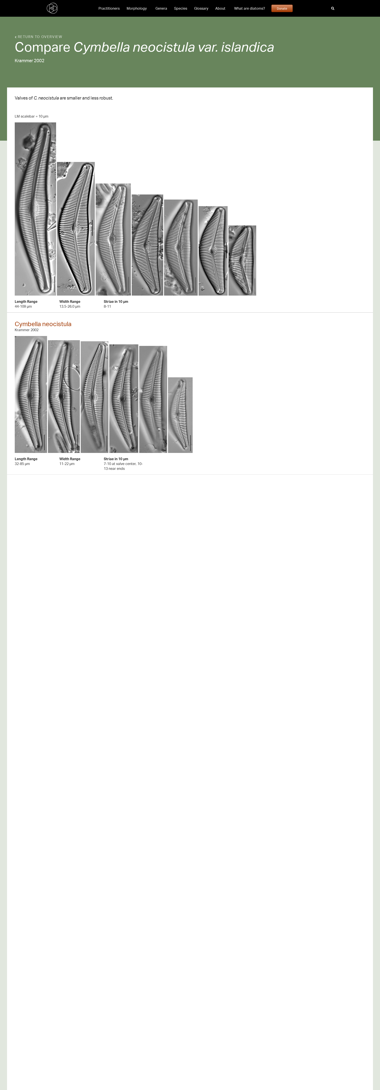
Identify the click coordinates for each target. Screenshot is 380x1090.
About (220, 8)
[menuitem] (109, 8)
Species (180, 8)
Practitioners (109, 8)
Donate (282, 8)
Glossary (201, 8)
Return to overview (39, 37)
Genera (161, 8)
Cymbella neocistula (43, 324)
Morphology (137, 8)
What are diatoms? (249, 8)
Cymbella (101, 46)
